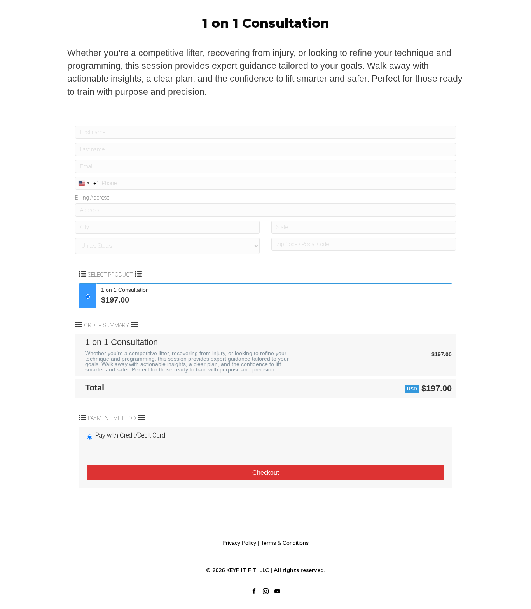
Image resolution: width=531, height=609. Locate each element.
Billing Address (92, 197)
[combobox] (87, 183)
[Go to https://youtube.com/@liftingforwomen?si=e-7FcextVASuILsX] (277, 591)
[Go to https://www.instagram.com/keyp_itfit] (265, 591)
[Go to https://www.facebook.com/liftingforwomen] (254, 591)
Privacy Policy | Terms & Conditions (265, 543)
